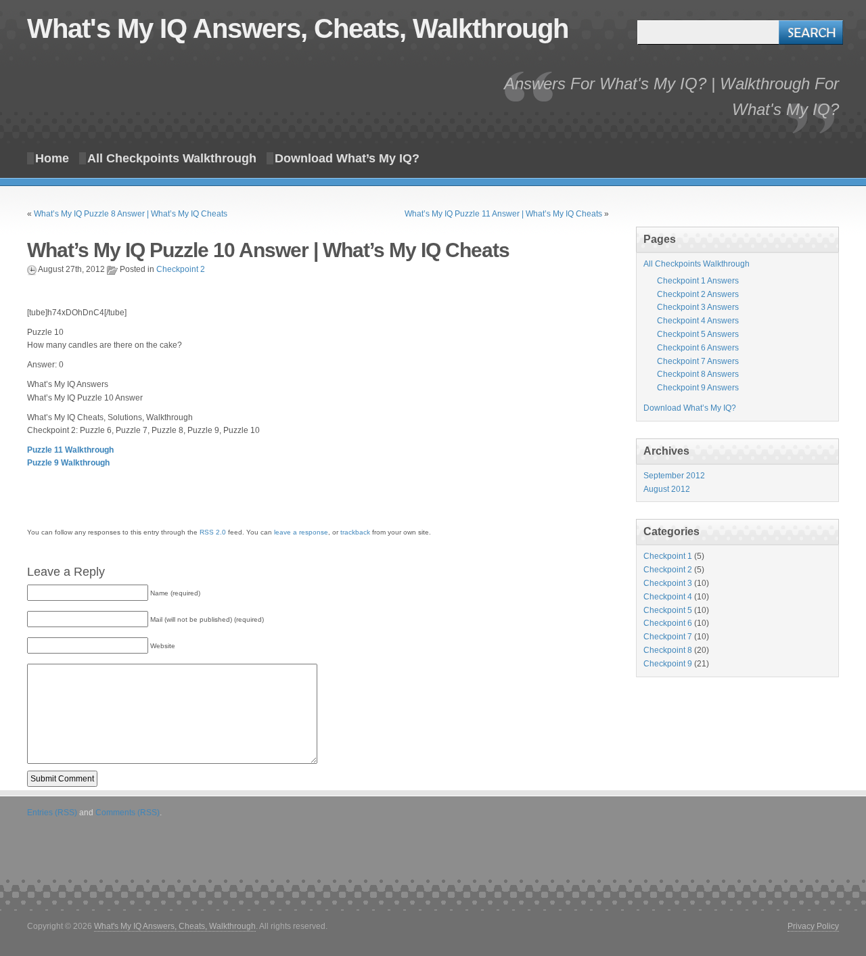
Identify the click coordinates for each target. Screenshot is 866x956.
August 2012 (666, 489)
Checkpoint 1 (667, 556)
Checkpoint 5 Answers (698, 334)
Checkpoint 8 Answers (698, 374)
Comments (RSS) (127, 812)
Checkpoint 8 (667, 650)
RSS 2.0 (213, 532)
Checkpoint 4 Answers (698, 320)
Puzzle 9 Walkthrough (68, 463)
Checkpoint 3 (667, 583)
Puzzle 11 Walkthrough (70, 450)
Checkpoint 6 (667, 623)
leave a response (301, 532)
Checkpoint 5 (667, 610)
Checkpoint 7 (667, 636)
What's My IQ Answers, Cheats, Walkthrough (297, 28)
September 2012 (674, 475)
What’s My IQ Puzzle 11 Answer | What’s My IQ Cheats (503, 214)
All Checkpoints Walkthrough (171, 158)
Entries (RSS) (52, 812)
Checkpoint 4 (667, 596)
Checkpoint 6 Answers (698, 347)
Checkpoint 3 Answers (698, 307)
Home (52, 158)
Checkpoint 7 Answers (698, 361)
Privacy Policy (813, 926)
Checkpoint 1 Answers (698, 281)
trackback (355, 532)
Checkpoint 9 (667, 663)
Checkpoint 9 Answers (698, 387)
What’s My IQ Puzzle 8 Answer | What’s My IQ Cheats (130, 214)
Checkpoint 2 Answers (698, 294)
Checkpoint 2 (180, 269)
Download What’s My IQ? (347, 158)
